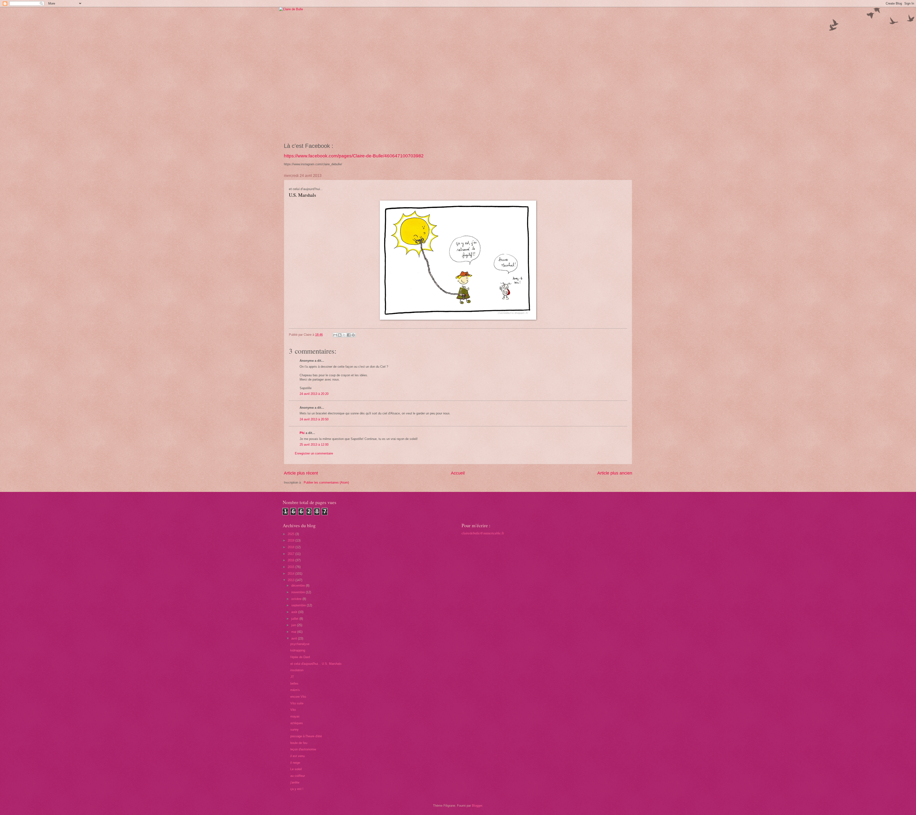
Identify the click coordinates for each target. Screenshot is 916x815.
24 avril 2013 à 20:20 (314, 394)
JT (292, 677)
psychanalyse (299, 644)
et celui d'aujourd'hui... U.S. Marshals (316, 663)
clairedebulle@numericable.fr (483, 533)
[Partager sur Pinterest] (353, 335)
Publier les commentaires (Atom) (326, 482)
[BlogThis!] (339, 335)
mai (294, 632)
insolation (296, 670)
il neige (295, 762)
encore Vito (298, 696)
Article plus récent (301, 473)
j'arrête (294, 782)
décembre (298, 585)
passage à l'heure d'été (306, 736)
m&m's (295, 690)
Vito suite (296, 703)
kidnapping (297, 650)
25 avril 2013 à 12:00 (314, 444)
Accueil (458, 473)
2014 (291, 573)
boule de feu (298, 743)
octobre (296, 599)
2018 (291, 547)
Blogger (477, 805)
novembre (298, 592)
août (294, 612)
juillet (295, 618)
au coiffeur (297, 776)
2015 (291, 567)
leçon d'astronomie (303, 749)
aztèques (296, 723)
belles (294, 683)
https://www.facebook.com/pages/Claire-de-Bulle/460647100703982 (354, 155)
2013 (291, 580)
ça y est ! (296, 789)
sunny (294, 729)
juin (294, 625)
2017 (291, 554)
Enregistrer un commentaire (314, 453)
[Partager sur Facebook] (348, 335)
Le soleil (296, 769)
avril (294, 638)
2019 (291, 540)
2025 (291, 534)
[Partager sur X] (344, 335)
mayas (295, 716)
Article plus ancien (614, 473)
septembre (299, 605)
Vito (293, 710)
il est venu (298, 756)
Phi (302, 433)
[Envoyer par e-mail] (335, 335)
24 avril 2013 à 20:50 (314, 419)
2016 (291, 560)
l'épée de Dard (300, 657)
